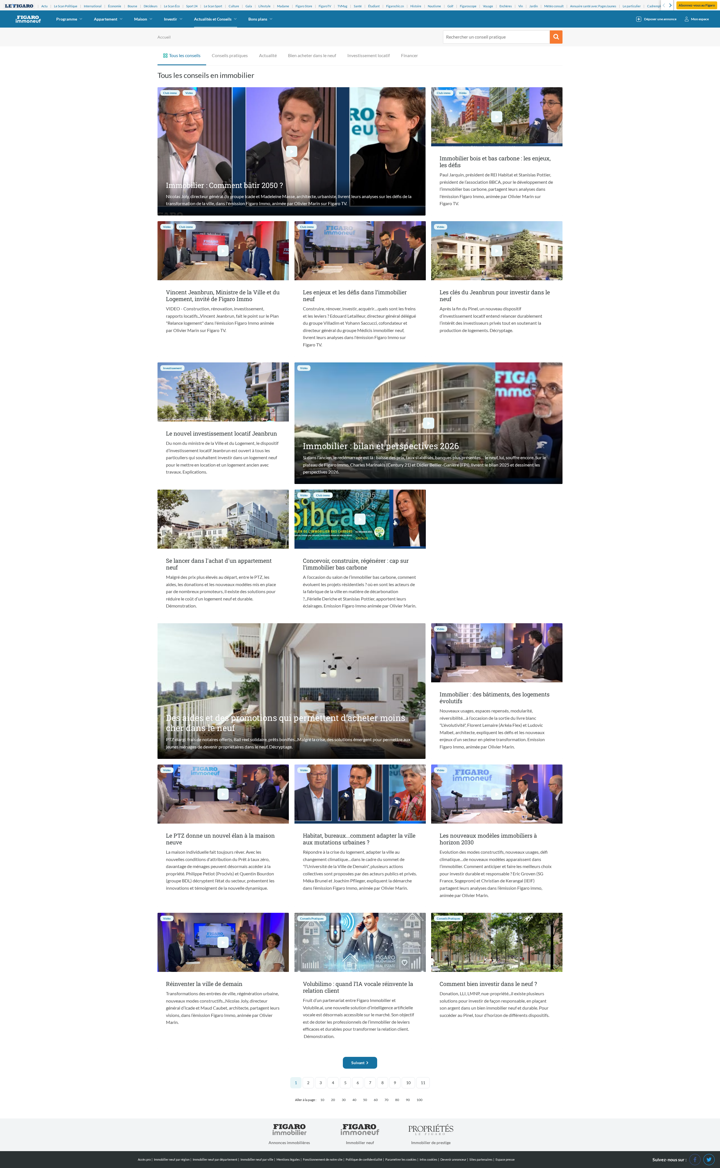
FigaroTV (325, 6)
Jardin (533, 6)
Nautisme (434, 6)
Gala (249, 6)
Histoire (415, 6)
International (93, 6)
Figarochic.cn (395, 6)
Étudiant (374, 6)
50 (365, 1100)
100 (419, 1100)
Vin (520, 6)
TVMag (342, 6)
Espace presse (505, 1159)
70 (386, 1100)
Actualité (268, 55)
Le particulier (632, 6)
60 (376, 1100)
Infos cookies (428, 1159)
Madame (283, 6)
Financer (409, 55)
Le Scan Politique (65, 6)
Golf (450, 6)
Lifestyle (264, 6)
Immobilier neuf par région (172, 1159)
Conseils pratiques (230, 55)
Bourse (132, 6)
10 (408, 1082)
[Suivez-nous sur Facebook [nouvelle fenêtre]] (695, 1159)
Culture (234, 6)
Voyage (488, 6)
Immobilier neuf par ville (256, 1159)
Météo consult (554, 6)
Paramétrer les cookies (401, 1159)
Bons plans (257, 19)
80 (397, 1100)
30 (344, 1100)
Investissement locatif (368, 55)
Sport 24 (191, 6)
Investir (170, 19)
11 (423, 1082)
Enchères (506, 6)
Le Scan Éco (172, 6)
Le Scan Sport (213, 6)
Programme (66, 19)
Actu (44, 6)
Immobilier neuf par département (215, 1159)
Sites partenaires (480, 1159)
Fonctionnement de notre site (323, 1159)
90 (408, 1100)
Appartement (105, 19)
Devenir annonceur (453, 1159)
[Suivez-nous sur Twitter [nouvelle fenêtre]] (709, 1159)
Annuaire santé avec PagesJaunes (593, 6)
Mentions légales (288, 1159)
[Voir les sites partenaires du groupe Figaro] (19, 6)
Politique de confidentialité (364, 1159)
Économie (114, 6)
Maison (140, 19)
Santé (358, 6)
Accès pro (144, 1159)
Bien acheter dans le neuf (312, 55)
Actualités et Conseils (212, 19)
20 (333, 1100)
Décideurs (151, 6)
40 (354, 1100)
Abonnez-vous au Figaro (697, 5)
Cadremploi (655, 6)
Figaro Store (304, 6)
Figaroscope (468, 6)
